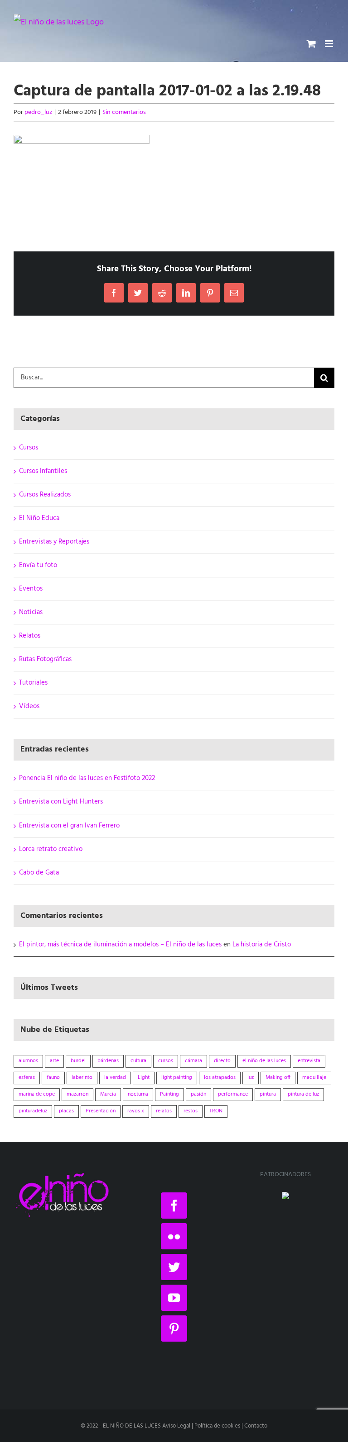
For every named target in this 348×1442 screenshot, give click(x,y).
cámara (193, 1060)
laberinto (82, 1077)
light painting (176, 1077)
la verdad (115, 1077)
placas (66, 1111)
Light (144, 1077)
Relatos (29, 635)
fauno (53, 1077)
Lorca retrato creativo (50, 849)
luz (250, 1077)
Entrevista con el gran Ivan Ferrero (69, 825)
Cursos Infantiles (43, 471)
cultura (138, 1060)
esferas (27, 1077)
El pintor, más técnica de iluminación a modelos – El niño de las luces (120, 944)
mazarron (77, 1094)
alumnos (28, 1060)
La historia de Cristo (261, 944)
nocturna (138, 1094)
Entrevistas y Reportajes (54, 541)
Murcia (108, 1094)
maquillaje (314, 1077)
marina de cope (37, 1094)
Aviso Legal (176, 1426)
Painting (169, 1094)
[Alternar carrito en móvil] (311, 43)
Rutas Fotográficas (45, 659)
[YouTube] (174, 1298)
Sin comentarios (124, 112)
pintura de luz (303, 1094)
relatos (164, 1111)
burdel (78, 1060)
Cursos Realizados (45, 494)
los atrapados (220, 1077)
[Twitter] (174, 1267)
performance (233, 1094)
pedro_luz (38, 112)
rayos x (135, 1111)
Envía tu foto (38, 565)
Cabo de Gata (39, 872)
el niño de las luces (264, 1060)
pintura (268, 1094)
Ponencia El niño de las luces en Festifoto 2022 (87, 778)
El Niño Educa (39, 518)
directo (222, 1060)
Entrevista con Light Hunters (61, 801)
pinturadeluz (33, 1111)
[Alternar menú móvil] (329, 43)
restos (191, 1111)
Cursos (28, 447)
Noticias (31, 612)
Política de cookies (217, 1426)
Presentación (101, 1111)
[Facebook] (174, 1205)
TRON (215, 1111)
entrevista (309, 1060)
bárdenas (108, 1060)
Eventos (31, 588)
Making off (278, 1077)
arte (54, 1060)
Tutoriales (33, 682)
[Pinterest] (174, 1328)
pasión (198, 1094)
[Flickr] (174, 1236)
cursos (165, 1060)
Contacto (255, 1426)
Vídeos (29, 706)
